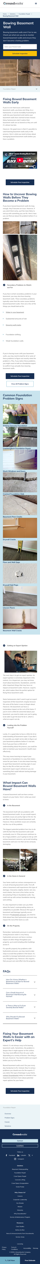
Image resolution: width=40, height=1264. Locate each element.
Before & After (20, 1230)
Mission (20, 1206)
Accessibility (27, 1248)
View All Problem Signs (20, 384)
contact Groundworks (11, 1075)
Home (5, 14)
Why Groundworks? (20, 1213)
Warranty (20, 1210)
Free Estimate (30, 1260)
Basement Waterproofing (20, 1169)
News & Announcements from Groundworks (20, 1233)
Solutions (13, 14)
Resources (20, 1223)
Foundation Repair (24, 14)
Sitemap (35, 1248)
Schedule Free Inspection (20, 182)
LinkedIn (23, 1155)
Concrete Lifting (20, 1180)
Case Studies (20, 1226)
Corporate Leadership (20, 1199)
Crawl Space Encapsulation (20, 1183)
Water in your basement (15, 312)
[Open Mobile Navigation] (36, 3)
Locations (20, 1146)
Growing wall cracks (13, 325)
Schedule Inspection (20, 53)
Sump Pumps (20, 1187)
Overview (8, 1114)
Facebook (12, 1155)
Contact (20, 1141)
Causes (7, 1122)
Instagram (21, 1159)
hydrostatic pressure (18, 915)
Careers (20, 1196)
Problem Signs (9, 1118)
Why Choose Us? (20, 1192)
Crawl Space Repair (20, 1176)
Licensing (20, 1244)
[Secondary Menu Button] (36, 89)
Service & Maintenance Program (20, 1217)
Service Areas (20, 1237)
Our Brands (20, 1203)
